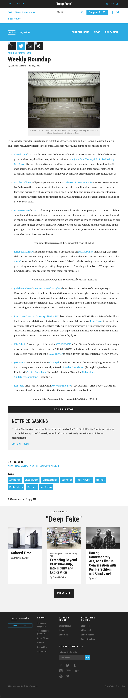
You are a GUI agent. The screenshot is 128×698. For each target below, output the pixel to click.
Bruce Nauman (22, 210)
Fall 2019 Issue (59, 512)
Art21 (10, 12)
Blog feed (85, 626)
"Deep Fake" (64, 4)
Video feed (86, 630)
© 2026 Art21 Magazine (16, 686)
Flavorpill (54, 362)
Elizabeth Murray (23, 251)
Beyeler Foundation (73, 367)
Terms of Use (120, 686)
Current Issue (80, 32)
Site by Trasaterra (31, 686)
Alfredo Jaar (20, 154)
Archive (40, 642)
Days (34, 210)
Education (111, 32)
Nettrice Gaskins (30, 421)
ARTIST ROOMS (63, 344)
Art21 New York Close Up (19, 53)
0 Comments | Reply (20, 499)
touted (17, 261)
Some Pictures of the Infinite (48, 288)
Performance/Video (61, 385)
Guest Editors (43, 638)
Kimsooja (19, 385)
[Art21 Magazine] (19, 29)
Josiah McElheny (23, 288)
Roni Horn (96, 321)
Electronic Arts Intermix (79, 182)
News (97, 32)
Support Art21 (97, 12)
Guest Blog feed (88, 639)
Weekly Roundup (50, 466)
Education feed (87, 635)
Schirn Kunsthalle (36, 372)
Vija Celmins (20, 344)
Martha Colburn (23, 182)
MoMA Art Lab (85, 251)
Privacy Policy (109, 686)
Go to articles (20, 444)
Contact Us (42, 647)
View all (64, 593)
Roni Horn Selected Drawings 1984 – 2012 (37, 316)
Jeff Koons (19, 362)
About (18, 12)
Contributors (28, 12)
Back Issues (14, 18)
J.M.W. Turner (55, 354)
